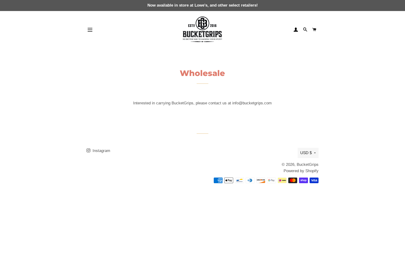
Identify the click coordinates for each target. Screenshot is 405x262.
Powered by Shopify (301, 171)
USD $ (306, 153)
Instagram (100, 150)
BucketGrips (308, 164)
